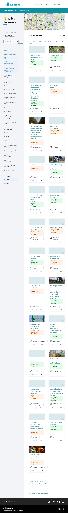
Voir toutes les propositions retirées (38, 493)
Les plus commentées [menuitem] (50, 42)
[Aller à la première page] (14, 4)
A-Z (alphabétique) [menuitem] (33, 42)
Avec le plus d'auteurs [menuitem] (62, 41)
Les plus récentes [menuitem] (26, 42)
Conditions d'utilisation (9, 501)
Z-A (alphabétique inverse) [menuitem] (42, 41)
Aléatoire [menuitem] (20, 43)
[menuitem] (10, 41)
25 (43, 481)
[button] (6, 47)
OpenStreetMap (55, 29)
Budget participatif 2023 (10, 10)
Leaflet (48, 29)
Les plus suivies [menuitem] (56, 41)
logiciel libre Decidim (18, 510)
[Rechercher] (47, 4)
